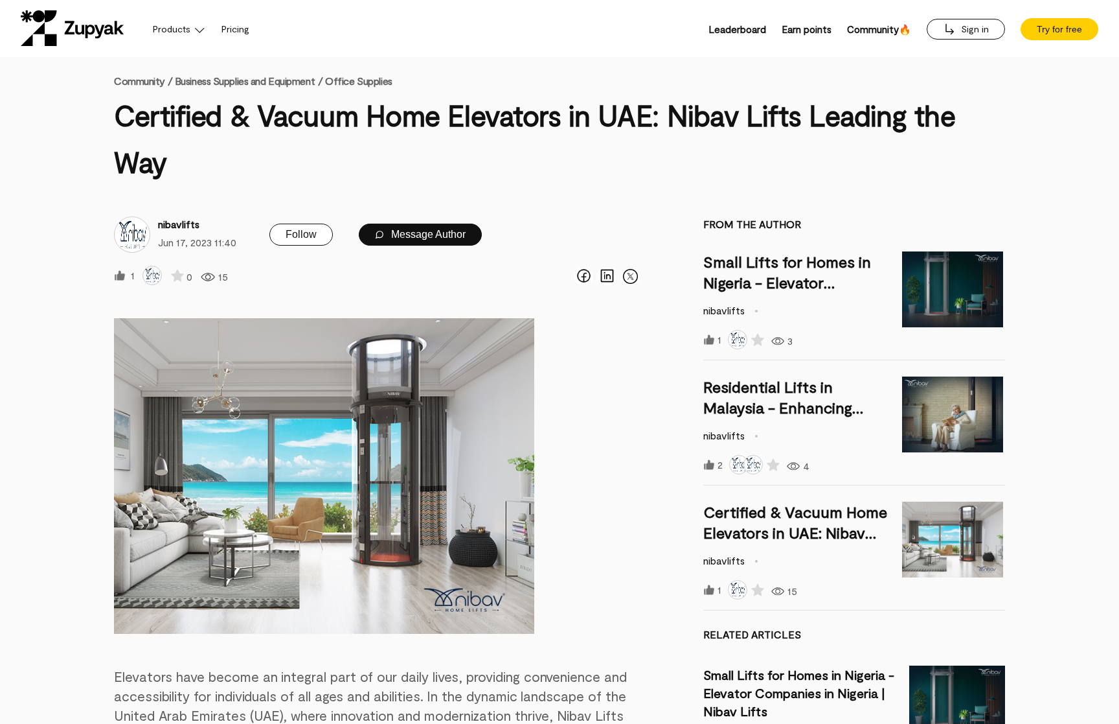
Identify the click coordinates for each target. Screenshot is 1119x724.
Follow (301, 234)
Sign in (973, 28)
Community (143, 81)
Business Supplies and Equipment (245, 81)
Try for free (1059, 29)
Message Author (427, 234)
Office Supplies (358, 81)
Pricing (235, 28)
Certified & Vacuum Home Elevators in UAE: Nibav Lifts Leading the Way (795, 532)
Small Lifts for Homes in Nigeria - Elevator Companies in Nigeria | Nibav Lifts (798, 693)
